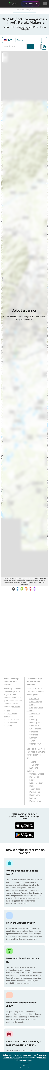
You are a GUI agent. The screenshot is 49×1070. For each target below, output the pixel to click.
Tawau (32, 741)
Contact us (10, 1022)
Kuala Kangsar (35, 783)
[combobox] (8, 40)
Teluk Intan (34, 765)
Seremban (33, 735)
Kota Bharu (34, 698)
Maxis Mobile (13, 720)
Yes (8, 711)
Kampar (32, 798)
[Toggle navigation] (4, 3)
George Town (35, 744)
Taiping (32, 762)
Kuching (33, 720)
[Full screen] (44, 40)
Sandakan (33, 732)
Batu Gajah (34, 777)
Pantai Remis (35, 801)
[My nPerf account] (45, 3)
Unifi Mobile (12, 723)
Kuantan (33, 738)
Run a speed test (30, 4)
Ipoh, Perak (15, 707)
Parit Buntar (34, 792)
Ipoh (31, 717)
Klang (32, 705)
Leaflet (5, 579)
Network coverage (30, 46)
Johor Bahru (34, 714)
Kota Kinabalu (35, 729)
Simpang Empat (36, 774)
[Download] (24, 825)
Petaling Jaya (35, 723)
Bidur (31, 786)
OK (24, 1066)
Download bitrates (37, 46)
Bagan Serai (34, 795)
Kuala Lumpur (35, 702)
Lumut (32, 780)
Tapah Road (34, 789)
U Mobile (10, 726)
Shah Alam (34, 726)
